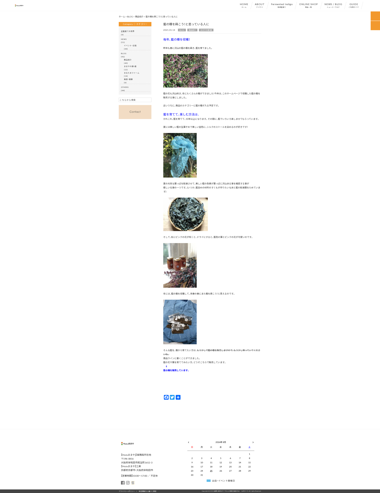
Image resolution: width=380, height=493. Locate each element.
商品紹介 (192, 30)
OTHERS (125, 87)
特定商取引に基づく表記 (147, 491)
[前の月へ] (188, 441)
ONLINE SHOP (308, 5)
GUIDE (354, 5)
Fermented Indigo (282, 5)
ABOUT (260, 5)
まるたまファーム (131, 72)
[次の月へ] (253, 441)
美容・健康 (128, 79)
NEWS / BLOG (333, 5)
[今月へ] (201, 439)
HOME (244, 5)
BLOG (181, 30)
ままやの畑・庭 (206, 30)
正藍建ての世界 (127, 31)
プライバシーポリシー (127, 491)
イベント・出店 (130, 45)
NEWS (124, 39)
